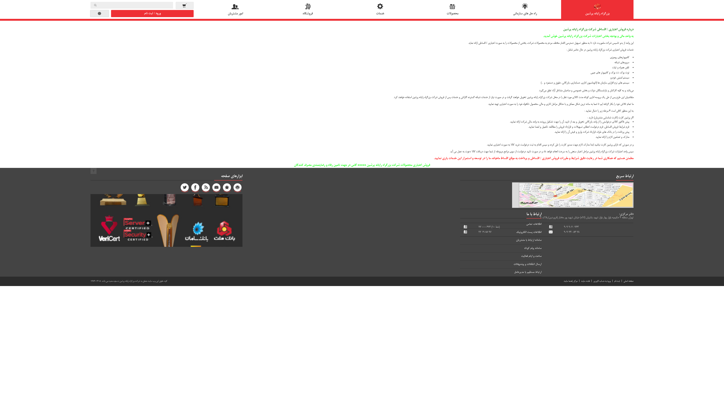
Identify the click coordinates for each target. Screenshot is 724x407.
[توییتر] (185, 188)
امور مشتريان (235, 13)
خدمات (380, 13)
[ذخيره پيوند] (227, 188)
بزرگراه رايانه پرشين (597, 13)
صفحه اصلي (629, 281)
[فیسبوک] (195, 188)
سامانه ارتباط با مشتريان (528, 240)
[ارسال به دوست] (216, 188)
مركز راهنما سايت (571, 281)
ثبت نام (617, 281)
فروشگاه (308, 13)
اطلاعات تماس (533, 224)
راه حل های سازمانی (525, 13)
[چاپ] (237, 188)
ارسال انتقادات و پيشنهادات (527, 264)
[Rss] (206, 188)
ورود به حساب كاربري (602, 281)
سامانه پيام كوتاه (532, 248)
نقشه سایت (585, 281)
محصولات (452, 13)
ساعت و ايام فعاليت (531, 256)
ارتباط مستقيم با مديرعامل (527, 272)
